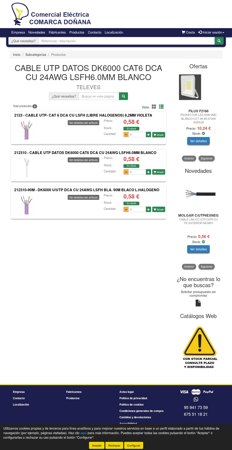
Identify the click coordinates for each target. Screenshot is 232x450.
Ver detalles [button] (198, 141)
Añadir (160, 135)
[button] (154, 106)
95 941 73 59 (196, 407)
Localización (114, 32)
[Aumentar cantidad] (148, 134)
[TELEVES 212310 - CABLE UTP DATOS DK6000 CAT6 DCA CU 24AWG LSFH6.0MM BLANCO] (27, 167)
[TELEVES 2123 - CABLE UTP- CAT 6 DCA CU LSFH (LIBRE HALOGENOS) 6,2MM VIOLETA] (27, 130)
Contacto (94, 32)
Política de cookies (131, 404)
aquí (83, 432)
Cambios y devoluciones (135, 417)
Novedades (36, 32)
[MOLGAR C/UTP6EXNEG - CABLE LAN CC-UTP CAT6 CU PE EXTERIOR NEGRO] (198, 194)
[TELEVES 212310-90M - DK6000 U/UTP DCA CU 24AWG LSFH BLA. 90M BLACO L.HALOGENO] (27, 205)
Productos (77, 32)
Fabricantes (57, 32)
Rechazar (114, 445)
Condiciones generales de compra (141, 411)
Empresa (18, 32)
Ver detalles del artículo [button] (83, 123)
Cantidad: (110, 134)
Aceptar (97, 445)
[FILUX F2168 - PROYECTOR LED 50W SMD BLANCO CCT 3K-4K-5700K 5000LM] (198, 89)
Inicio (16, 54)
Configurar (133, 445)
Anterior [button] (189, 158)
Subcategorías (35, 54)
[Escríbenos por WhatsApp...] (195, 399)
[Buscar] (219, 41)
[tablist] (198, 116)
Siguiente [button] (207, 158)
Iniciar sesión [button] (212, 32)
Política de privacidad (133, 398)
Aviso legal (126, 392)
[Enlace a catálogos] (198, 346)
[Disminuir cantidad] (126, 134)
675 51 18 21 (196, 414)
